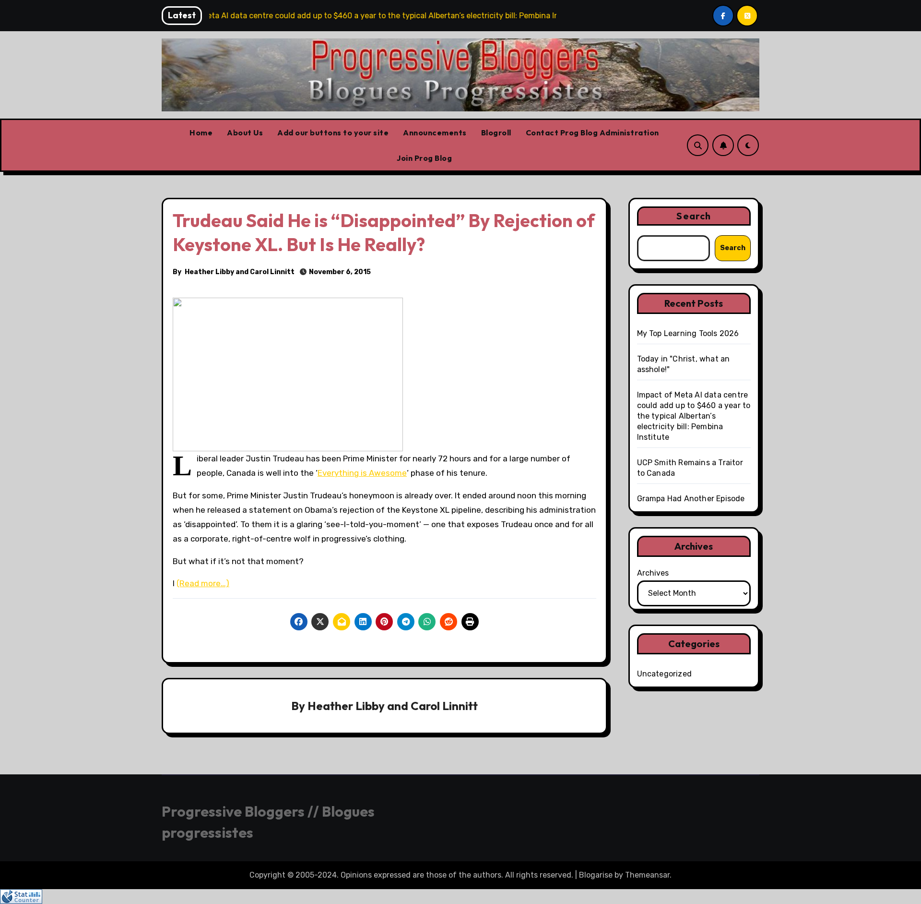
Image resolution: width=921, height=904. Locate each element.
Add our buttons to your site (333, 132)
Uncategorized (664, 673)
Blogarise (596, 875)
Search (693, 216)
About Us (245, 132)
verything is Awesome (364, 473)
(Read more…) (203, 583)
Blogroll (496, 132)
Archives (653, 573)
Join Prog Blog (424, 158)
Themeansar (647, 875)
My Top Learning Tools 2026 (688, 333)
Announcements (435, 132)
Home (201, 132)
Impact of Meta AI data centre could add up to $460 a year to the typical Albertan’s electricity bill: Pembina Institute (694, 416)
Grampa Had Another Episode (691, 498)
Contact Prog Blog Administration (592, 132)
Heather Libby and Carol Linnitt (240, 272)
